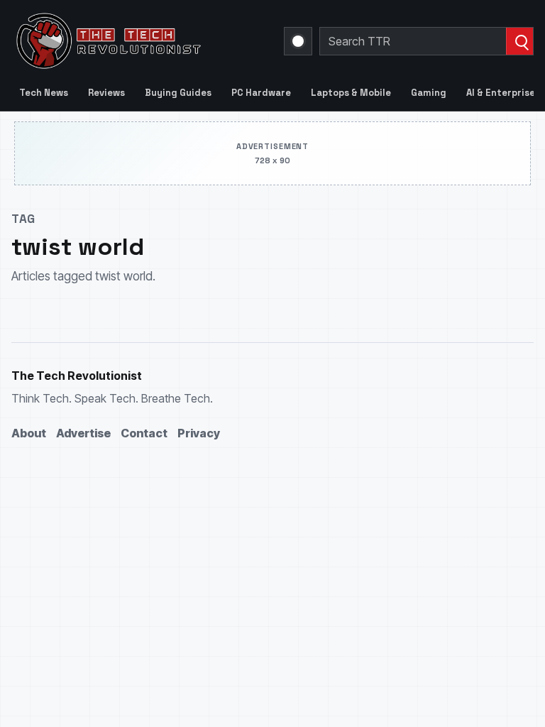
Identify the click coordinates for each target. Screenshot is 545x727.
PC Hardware (261, 93)
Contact (144, 433)
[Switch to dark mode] (298, 41)
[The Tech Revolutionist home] (139, 41)
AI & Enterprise (500, 93)
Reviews (106, 93)
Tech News (43, 93)
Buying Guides (178, 93)
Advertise (83, 433)
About (28, 433)
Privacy (198, 433)
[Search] (519, 41)
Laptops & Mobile (351, 93)
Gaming (428, 93)
